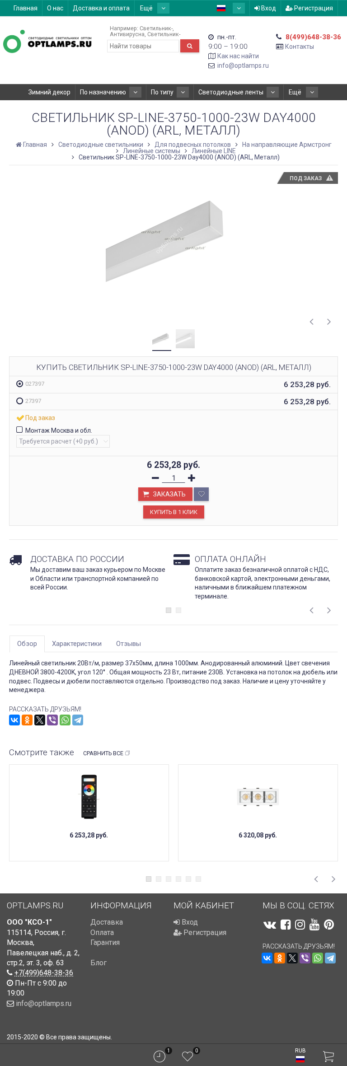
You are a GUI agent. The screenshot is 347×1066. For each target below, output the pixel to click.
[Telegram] (77, 720)
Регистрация (313, 8)
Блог (98, 962)
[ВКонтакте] (14, 720)
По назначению (103, 92)
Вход (268, 8)
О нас (55, 8)
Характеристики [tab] (77, 644)
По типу (162, 92)
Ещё (147, 8)
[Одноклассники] (27, 720)
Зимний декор (49, 92)
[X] (39, 720)
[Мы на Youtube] (314, 924)
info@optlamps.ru (243, 65)
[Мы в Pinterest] (329, 924)
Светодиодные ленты (230, 92)
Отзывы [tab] (128, 644)
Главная (26, 8)
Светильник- (156, 28)
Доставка (106, 922)
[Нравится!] (201, 494)
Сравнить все (103, 753)
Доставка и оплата (101, 8)
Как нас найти (238, 56)
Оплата (102, 932)
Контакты (299, 46)
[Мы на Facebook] (286, 924)
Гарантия (105, 942)
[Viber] (52, 720)
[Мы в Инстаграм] (300, 924)
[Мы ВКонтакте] (269, 924)
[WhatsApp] (65, 720)
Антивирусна (127, 34)
